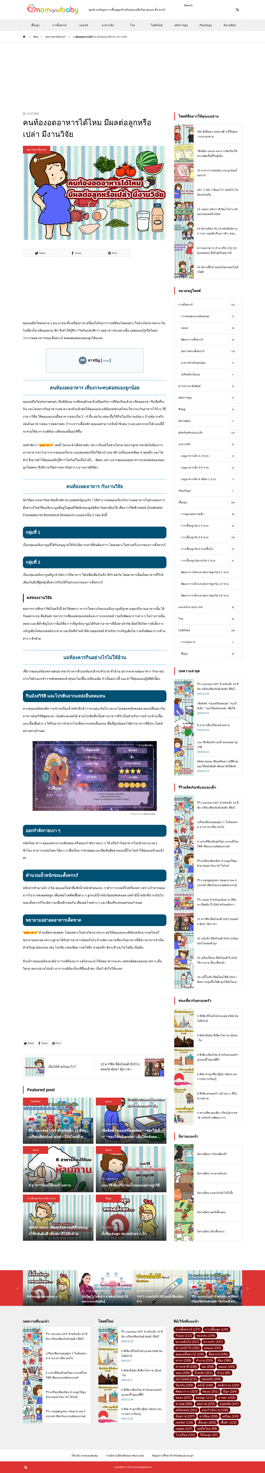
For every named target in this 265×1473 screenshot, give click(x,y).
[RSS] (26, 1467)
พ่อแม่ (210, 1391)
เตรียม (230, 1416)
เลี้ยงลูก (35, 25)
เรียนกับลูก (205, 25)
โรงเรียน (185, 1435)
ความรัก (213, 1341)
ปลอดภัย (211, 1379)
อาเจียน (208, 1416)
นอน (183, 1373)
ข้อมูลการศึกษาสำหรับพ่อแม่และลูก (173, 1455)
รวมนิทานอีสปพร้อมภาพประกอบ (125, 1455)
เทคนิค (184, 1422)
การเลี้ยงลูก (216, 1329)
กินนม (184, 1335)
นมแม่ (108, 1101)
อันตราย (185, 1416)
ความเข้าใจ (187, 1348)
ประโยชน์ (186, 1379)
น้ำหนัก (203, 1373)
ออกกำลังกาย (215, 1410)
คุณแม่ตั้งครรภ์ (190, 1354)
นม (208, 1366)
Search (188, 5)
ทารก (183, 1360)
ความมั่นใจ (187, 1341)
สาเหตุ (184, 1404)
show (106, 360)
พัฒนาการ (187, 1391)
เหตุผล (184, 1428)
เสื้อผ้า (228, 1422)
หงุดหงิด (229, 1404)
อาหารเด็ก (108, 25)
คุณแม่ (212, 1348)
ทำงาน (204, 1360)
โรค (132, 25)
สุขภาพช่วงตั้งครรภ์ (36, 149)
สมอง (183, 1397)
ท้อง (224, 1360)
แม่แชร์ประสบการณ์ (83, 27)
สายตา (226, 1397)
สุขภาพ (206, 1404)
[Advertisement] (132, 72)
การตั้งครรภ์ (59, 25)
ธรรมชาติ (186, 1366)
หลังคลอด (186, 1410)
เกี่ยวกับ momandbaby (84, 1455)
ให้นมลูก (209, 1435)
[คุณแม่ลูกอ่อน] (52, 10)
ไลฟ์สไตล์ (157, 25)
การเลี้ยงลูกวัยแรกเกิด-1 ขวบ (41, 1198)
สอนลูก (205, 1397)
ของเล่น (206, 1335)
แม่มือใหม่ (207, 1428)
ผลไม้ (205, 1385)
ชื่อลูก (108, 1198)
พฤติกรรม (228, 1385)
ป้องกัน (184, 1385)
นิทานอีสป (230, 25)
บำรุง (223, 1373)
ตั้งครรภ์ (218, 1354)
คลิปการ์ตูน (181, 25)
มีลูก (230, 1391)
